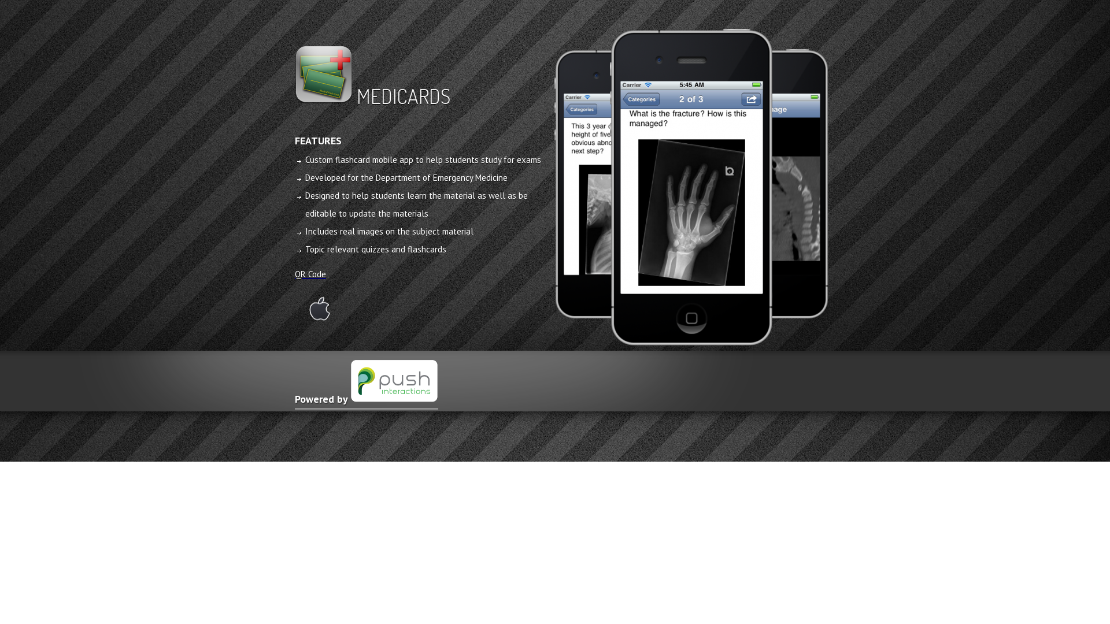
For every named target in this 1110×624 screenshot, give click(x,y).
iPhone (319, 309)
